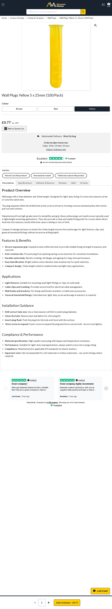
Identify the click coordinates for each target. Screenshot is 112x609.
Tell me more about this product (70, 175)
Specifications (25, 183)
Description (8, 183)
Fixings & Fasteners (36, 18)
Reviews (63, 183)
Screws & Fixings (17, 18)
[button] (3, 4)
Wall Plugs (52, 18)
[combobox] (53, 11)
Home (4, 18)
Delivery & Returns (45, 183)
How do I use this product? (16, 175)
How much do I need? (42, 175)
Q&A (73, 183)
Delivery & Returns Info (56, 149)
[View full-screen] (95, 26)
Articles (84, 183)
